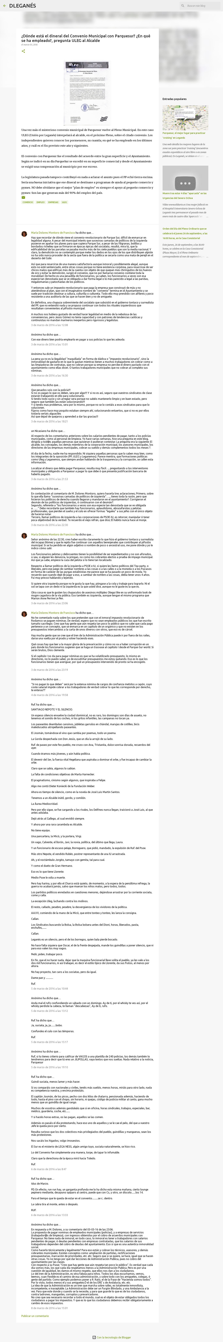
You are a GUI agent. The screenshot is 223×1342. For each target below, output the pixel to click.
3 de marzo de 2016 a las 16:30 (49, 375)
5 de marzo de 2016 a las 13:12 (49, 1010)
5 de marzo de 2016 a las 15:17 (49, 1042)
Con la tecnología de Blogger (113, 1337)
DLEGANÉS (22, 6)
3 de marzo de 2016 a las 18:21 (49, 421)
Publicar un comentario (35, 1315)
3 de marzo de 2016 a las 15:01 (49, 344)
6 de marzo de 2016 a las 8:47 (48, 1169)
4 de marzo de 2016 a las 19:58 (49, 695)
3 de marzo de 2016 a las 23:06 (49, 603)
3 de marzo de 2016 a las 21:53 (49, 479)
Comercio (28, 202)
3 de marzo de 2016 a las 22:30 (49, 524)
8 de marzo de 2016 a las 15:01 (49, 1308)
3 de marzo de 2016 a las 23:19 (49, 669)
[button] (23, 51)
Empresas (53, 202)
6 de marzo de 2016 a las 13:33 (49, 1215)
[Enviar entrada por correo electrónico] (23, 199)
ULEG (64, 202)
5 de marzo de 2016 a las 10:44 (49, 988)
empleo (41, 202)
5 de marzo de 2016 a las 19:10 (49, 1067)
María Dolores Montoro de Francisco (53, 232)
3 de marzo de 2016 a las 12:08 (49, 325)
